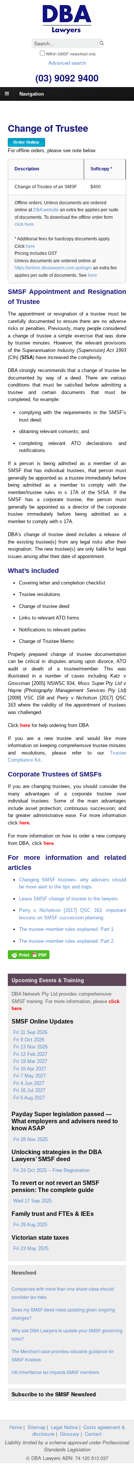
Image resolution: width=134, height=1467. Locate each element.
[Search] (101, 44)
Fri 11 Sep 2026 (30, 1032)
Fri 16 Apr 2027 (29, 1069)
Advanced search (67, 62)
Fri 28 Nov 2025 (30, 1139)
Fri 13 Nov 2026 (30, 1047)
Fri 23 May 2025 (30, 1248)
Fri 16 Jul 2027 (29, 1090)
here (30, 246)
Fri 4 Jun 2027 (28, 1083)
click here (24, 224)
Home (15, 1427)
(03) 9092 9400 (67, 77)
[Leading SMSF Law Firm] (67, 31)
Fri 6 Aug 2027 (29, 1098)
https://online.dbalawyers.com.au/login (53, 267)
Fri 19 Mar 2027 (30, 1061)
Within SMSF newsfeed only (71, 54)
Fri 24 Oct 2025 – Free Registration (51, 1170)
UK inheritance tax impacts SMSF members (55, 1372)
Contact (93, 1433)
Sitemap (36, 1427)
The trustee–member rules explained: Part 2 (66, 941)
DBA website (46, 209)
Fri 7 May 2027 (29, 1076)
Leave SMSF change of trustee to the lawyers (68, 898)
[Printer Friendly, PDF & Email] (29, 955)
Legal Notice (64, 1427)
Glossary (69, 1433)
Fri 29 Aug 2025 (30, 1224)
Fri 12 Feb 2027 (30, 1054)
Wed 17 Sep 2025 (32, 1201)
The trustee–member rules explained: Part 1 (66, 929)
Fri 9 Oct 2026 (28, 1039)
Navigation (31, 93)
